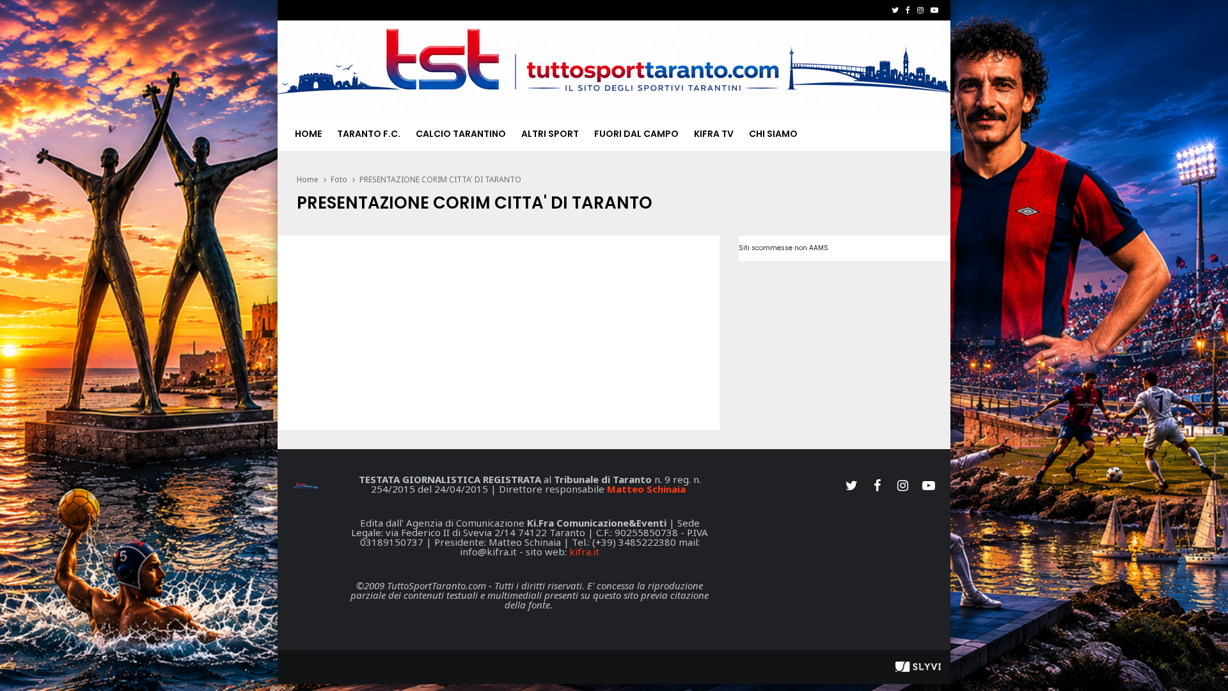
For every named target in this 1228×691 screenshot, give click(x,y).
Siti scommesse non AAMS (783, 248)
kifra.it (584, 551)
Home (308, 133)
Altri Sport (550, 133)
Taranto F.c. (368, 133)
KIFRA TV (714, 133)
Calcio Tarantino (461, 133)
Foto (339, 179)
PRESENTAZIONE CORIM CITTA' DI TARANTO (440, 179)
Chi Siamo (773, 133)
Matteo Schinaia (646, 488)
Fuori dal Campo (636, 133)
